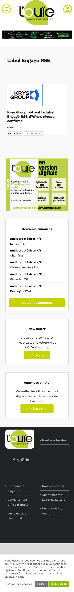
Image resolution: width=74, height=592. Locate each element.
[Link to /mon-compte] (67, 8)
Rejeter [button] (41, 583)
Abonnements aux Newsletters (53, 497)
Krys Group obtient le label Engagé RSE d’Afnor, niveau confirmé (31, 116)
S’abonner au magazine (17, 488)
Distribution (14, 133)
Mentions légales (54, 440)
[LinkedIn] (27, 459)
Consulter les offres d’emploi (18, 502)
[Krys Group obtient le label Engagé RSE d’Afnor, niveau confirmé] (25, 95)
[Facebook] (14, 459)
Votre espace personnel (17, 516)
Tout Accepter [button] (59, 583)
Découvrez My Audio (52, 511)
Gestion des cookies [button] (18, 584)
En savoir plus (13, 576)
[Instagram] (22, 459)
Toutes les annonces (37, 302)
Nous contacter (53, 486)
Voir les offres (37, 409)
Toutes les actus (33, 133)
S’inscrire (36, 355)
